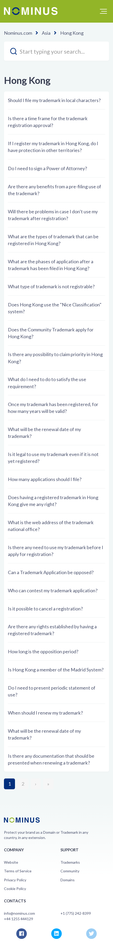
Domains (67, 880)
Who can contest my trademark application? (52, 590)
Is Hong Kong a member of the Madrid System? (56, 669)
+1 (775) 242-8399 (75, 913)
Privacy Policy (15, 880)
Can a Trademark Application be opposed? (51, 572)
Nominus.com (18, 33)
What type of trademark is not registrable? (51, 286)
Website (11, 862)
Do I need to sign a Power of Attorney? (47, 168)
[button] (103, 11)
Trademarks (70, 862)
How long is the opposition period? (43, 651)
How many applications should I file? (44, 479)
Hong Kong (72, 33)
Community (69, 871)
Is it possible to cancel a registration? (45, 608)
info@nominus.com (19, 913)
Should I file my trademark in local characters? (54, 100)
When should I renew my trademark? (45, 713)
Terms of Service (18, 871)
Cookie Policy (15, 888)
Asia (46, 33)
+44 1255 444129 (18, 919)
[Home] (31, 11)
